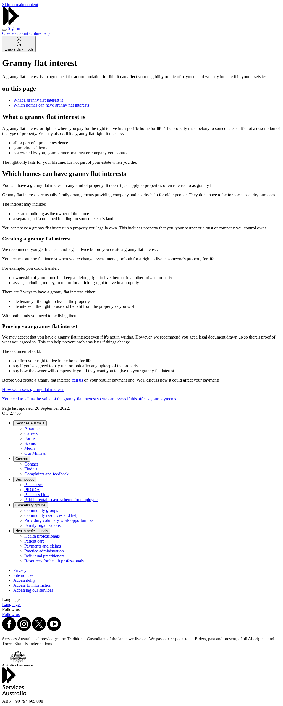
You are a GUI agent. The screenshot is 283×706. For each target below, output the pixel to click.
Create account (15, 33)
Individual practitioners (44, 556)
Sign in (14, 28)
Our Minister (35, 453)
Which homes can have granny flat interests (51, 105)
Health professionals (31, 531)
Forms (29, 438)
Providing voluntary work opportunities (58, 520)
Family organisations (42, 525)
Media (29, 448)
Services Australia (29, 423)
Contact (21, 459)
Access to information (32, 585)
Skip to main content (20, 4)
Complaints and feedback (46, 474)
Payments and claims (42, 546)
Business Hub (36, 494)
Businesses (24, 479)
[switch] (19, 44)
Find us (30, 469)
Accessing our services (33, 590)
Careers (31, 433)
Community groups (30, 505)
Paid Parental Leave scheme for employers (61, 499)
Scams (30, 443)
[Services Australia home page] (11, 23)
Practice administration (44, 551)
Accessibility (24, 580)
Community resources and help (51, 515)
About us (32, 428)
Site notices (23, 575)
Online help (39, 33)
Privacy (20, 570)
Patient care (34, 541)
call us (77, 380)
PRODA (32, 489)
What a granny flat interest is (38, 100)
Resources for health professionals (54, 561)
